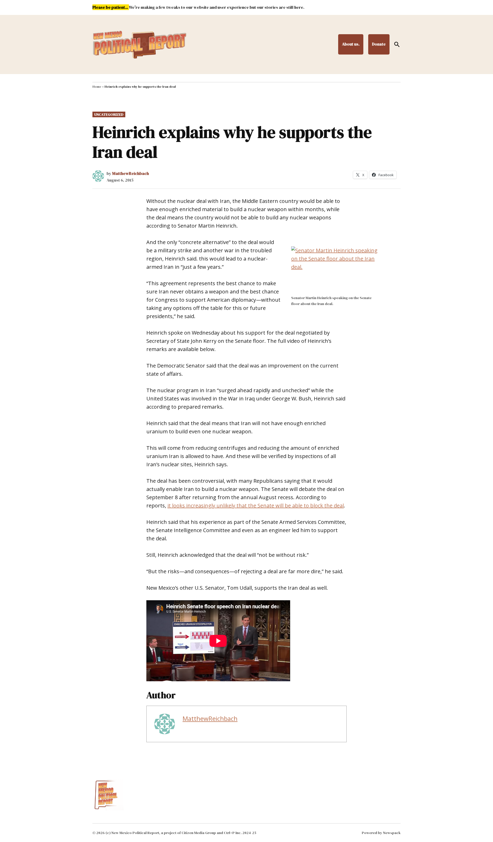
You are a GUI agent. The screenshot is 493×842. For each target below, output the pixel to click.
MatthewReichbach (130, 173)
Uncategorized (109, 114)
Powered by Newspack (381, 832)
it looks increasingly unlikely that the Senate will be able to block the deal (255, 505)
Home (96, 87)
